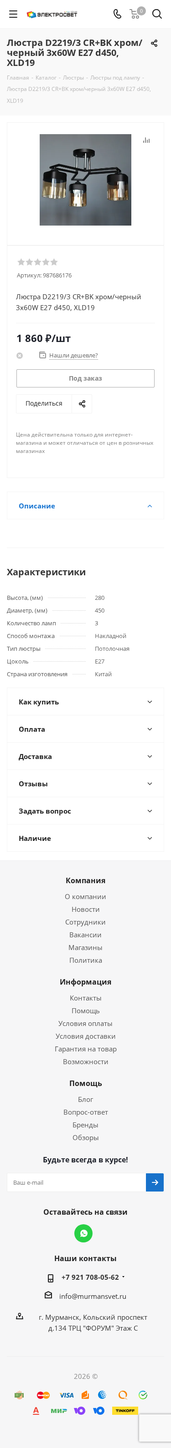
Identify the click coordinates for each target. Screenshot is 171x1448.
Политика (85, 960)
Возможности (86, 1061)
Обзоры (86, 1137)
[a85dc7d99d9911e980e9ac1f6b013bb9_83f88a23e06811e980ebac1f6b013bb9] (85, 180)
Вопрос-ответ (85, 1111)
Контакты (86, 997)
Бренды (85, 1124)
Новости (86, 909)
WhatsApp (83, 1233)
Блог (85, 1099)
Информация (85, 982)
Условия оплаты (85, 1023)
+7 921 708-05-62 (90, 1277)
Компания (85, 880)
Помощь (86, 1010)
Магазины (85, 947)
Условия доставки (86, 1036)
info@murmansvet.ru (92, 1296)
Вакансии (85, 934)
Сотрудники (85, 921)
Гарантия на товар (86, 1048)
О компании (85, 896)
